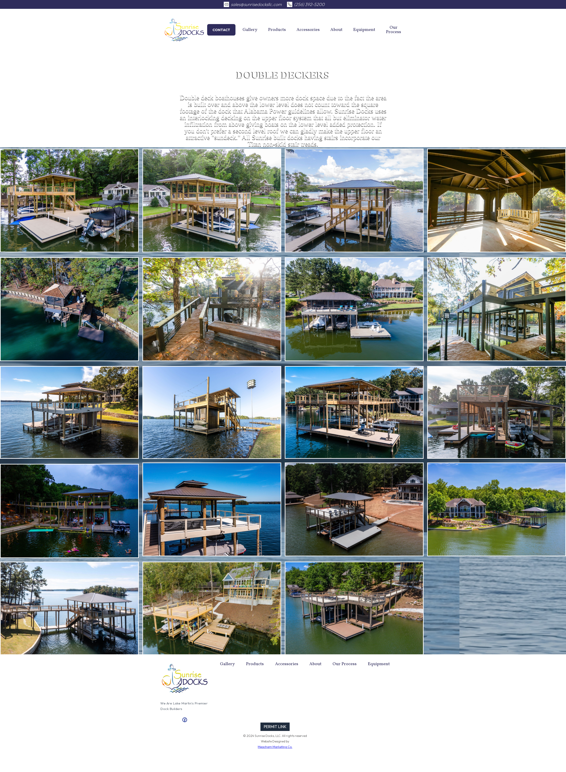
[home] (184, 29)
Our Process (393, 30)
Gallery (250, 30)
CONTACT (221, 30)
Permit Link (275, 726)
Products (277, 30)
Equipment (364, 30)
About (336, 30)
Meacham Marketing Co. (275, 747)
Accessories (308, 30)
